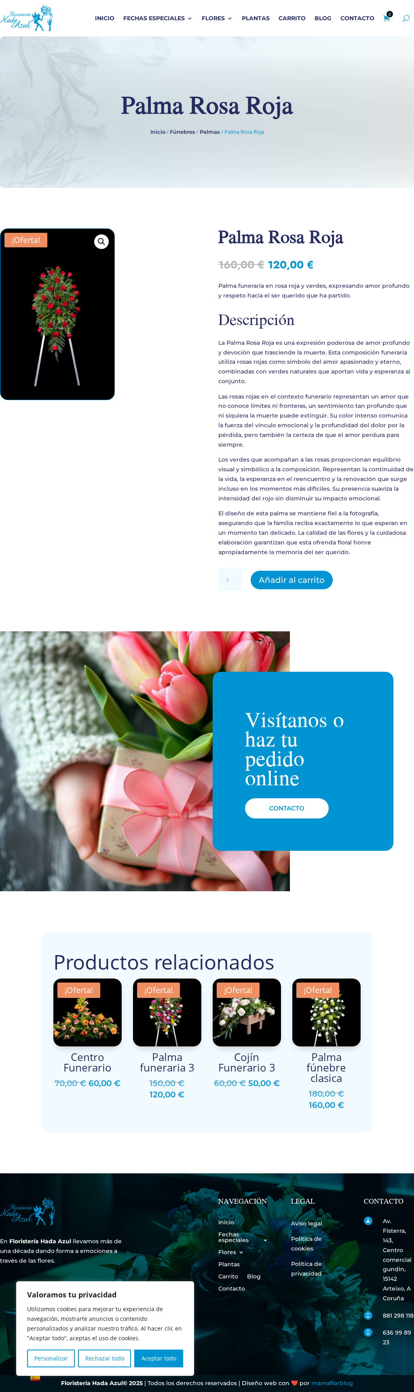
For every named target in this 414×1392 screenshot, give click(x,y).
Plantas (256, 18)
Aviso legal (306, 1223)
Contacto (357, 18)
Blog (323, 18)
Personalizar (51, 1358)
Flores (213, 18)
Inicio (104, 18)
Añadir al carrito (292, 580)
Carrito (292, 18)
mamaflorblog (332, 1383)
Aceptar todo (159, 1358)
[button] (101, 241)
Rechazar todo (104, 1358)
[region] (105, 1328)
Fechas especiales (154, 18)
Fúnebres (182, 132)
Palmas (210, 132)
